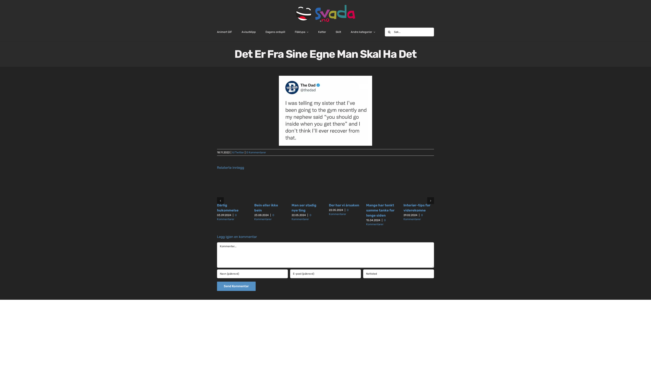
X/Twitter (238, 152)
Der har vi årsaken (344, 205)
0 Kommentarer (256, 152)
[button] (220, 200)
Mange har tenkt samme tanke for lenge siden (380, 210)
